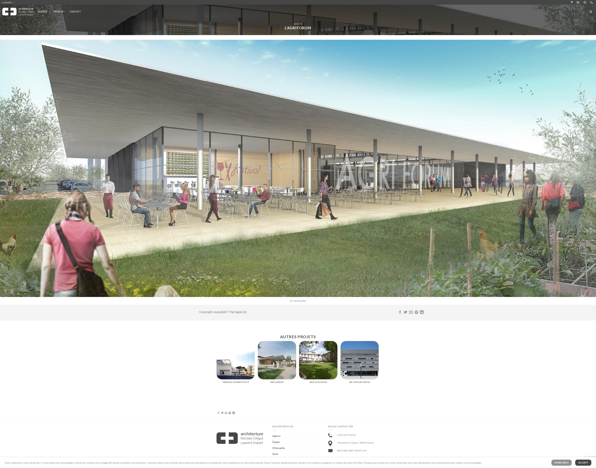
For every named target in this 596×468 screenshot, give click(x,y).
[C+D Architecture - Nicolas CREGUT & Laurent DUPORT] (17, 12)
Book (275, 453)
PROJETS (58, 11)
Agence (42, 11)
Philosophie (278, 447)
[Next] (378, 367)
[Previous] (216, 367)
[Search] (591, 11)
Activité (298, 23)
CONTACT (75, 11)
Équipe (276, 441)
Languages (7, 2)
